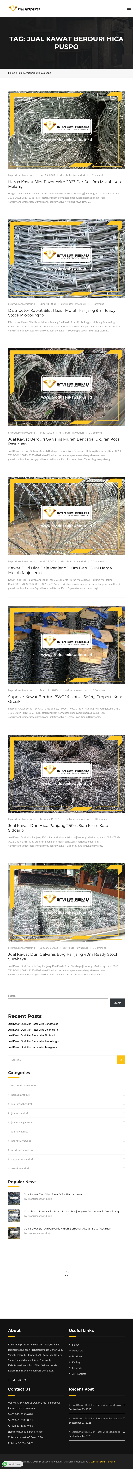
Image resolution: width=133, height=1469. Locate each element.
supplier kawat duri (22, 1159)
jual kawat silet (19, 1131)
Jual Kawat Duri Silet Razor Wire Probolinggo (33, 1041)
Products (77, 1356)
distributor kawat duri (72, 174)
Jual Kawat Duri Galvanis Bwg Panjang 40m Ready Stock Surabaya (63, 956)
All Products (79, 1373)
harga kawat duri (20, 1094)
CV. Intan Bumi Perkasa (102, 1461)
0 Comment (96, 174)
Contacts (77, 1367)
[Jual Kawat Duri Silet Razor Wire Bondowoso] (14, 1198)
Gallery (76, 1362)
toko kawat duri (20, 1168)
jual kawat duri (19, 1113)
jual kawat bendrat (21, 1103)
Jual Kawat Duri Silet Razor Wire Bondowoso (33, 1023)
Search (12, 995)
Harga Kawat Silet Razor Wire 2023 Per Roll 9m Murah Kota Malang (65, 184)
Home (75, 1344)
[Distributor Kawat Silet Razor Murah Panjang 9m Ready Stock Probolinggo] (14, 1215)
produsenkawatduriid (23, 174)
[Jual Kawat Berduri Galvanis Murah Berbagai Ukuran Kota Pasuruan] (14, 1233)
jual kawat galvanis (21, 1122)
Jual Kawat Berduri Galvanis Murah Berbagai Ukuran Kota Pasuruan (64, 441)
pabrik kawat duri (21, 1140)
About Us (77, 1350)
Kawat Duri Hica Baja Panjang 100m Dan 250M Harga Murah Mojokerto (60, 570)
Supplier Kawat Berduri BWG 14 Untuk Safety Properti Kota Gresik (65, 699)
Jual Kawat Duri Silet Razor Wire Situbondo (32, 1035)
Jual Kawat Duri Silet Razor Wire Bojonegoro (33, 1029)
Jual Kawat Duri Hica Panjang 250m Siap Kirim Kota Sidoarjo (58, 828)
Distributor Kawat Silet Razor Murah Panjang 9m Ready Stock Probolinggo (61, 312)
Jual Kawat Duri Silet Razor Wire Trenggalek (32, 1046)
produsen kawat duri (22, 1149)
